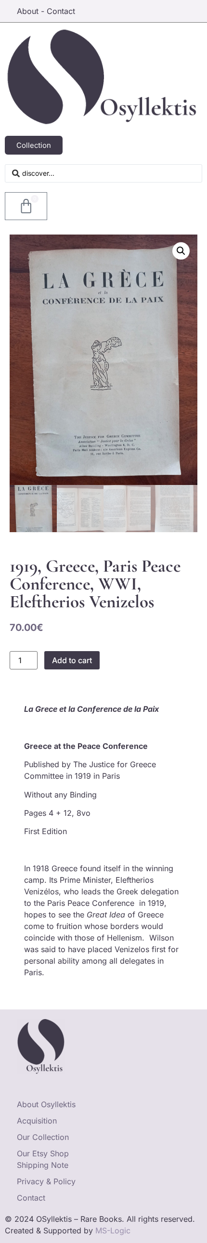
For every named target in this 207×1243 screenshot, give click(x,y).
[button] (181, 251)
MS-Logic (112, 1230)
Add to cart (72, 660)
